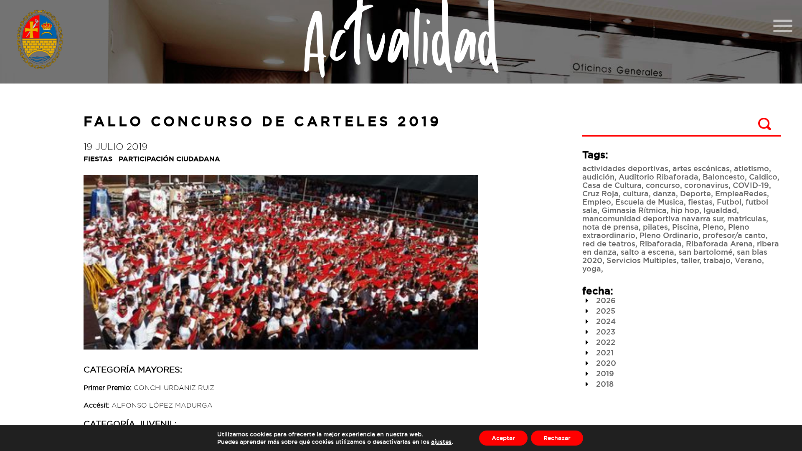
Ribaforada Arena (719, 243)
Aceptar (503, 438)
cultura (636, 193)
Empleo (596, 202)
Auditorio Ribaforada (658, 176)
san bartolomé (705, 252)
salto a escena (647, 252)
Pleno (713, 227)
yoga (591, 268)
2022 (604, 342)
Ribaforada (661, 243)
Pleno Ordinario (669, 235)
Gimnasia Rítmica (634, 210)
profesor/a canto (734, 235)
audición (598, 176)
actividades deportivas (625, 168)
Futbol (729, 202)
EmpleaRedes (741, 193)
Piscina (685, 227)
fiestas (700, 202)
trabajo (717, 260)
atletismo (751, 168)
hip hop (685, 210)
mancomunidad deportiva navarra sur (652, 218)
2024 (605, 321)
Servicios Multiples (642, 260)
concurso (663, 185)
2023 (604, 331)
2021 (604, 352)
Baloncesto (724, 176)
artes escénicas (701, 168)
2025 (604, 311)
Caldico (763, 176)
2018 (604, 384)
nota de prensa (610, 227)
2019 (604, 373)
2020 (605, 363)
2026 (605, 300)
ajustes (441, 441)
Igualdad (720, 210)
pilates (655, 227)
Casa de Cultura (612, 185)
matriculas (746, 218)
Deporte (695, 193)
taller (690, 260)
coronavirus (706, 185)
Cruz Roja (600, 193)
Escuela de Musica (649, 202)
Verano (748, 260)
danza (664, 193)
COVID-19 (751, 185)
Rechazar (557, 438)
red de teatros (608, 243)
